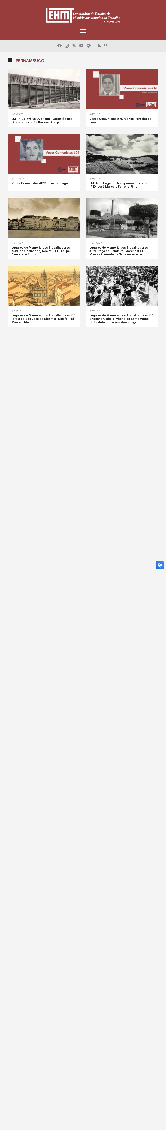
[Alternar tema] (99, 45)
